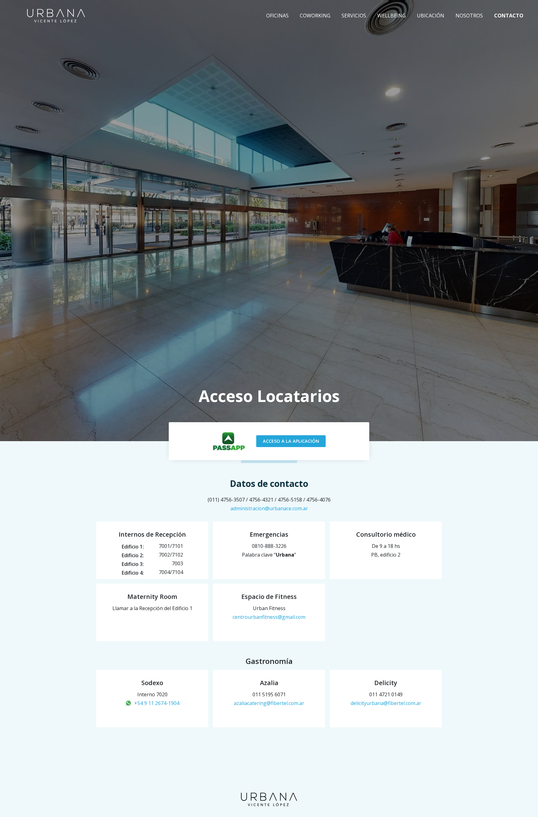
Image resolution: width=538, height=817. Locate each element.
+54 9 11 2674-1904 (156, 703)
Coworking (315, 15)
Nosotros (469, 15)
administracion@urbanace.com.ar (269, 508)
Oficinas (277, 15)
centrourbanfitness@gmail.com (269, 617)
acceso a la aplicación (291, 441)
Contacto (508, 15)
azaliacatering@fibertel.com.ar (269, 703)
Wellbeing (391, 15)
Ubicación (430, 15)
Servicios (354, 15)
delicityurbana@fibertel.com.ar (386, 703)
